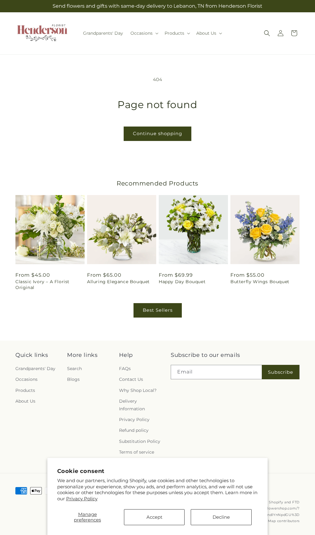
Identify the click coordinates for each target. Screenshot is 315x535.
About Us (25, 401)
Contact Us (131, 379)
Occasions (26, 379)
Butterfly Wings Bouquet (259, 281)
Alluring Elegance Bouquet (118, 281)
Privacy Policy (82, 499)
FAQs (125, 368)
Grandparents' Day (35, 368)
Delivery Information (132, 405)
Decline (221, 517)
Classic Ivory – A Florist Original (42, 284)
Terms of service (136, 452)
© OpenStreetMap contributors (271, 521)
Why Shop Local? (138, 390)
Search (74, 368)
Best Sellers (158, 310)
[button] (144, 33)
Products (25, 390)
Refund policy (134, 430)
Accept (154, 517)
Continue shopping (157, 133)
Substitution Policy (139, 441)
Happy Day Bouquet (182, 281)
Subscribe (280, 372)
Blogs (73, 379)
